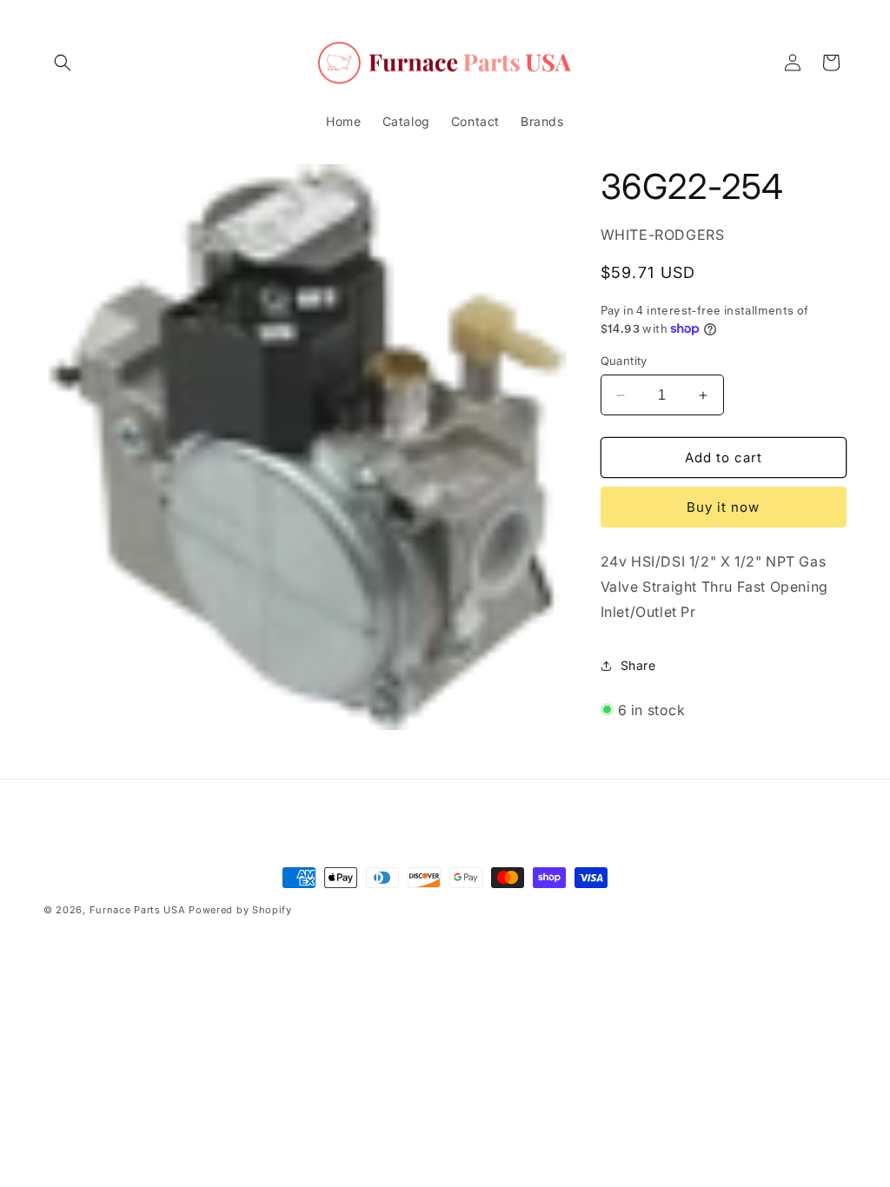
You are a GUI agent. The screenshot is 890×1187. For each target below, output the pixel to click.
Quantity (624, 361)
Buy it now (723, 507)
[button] (62, 62)
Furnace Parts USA (138, 910)
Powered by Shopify (240, 910)
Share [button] (638, 665)
